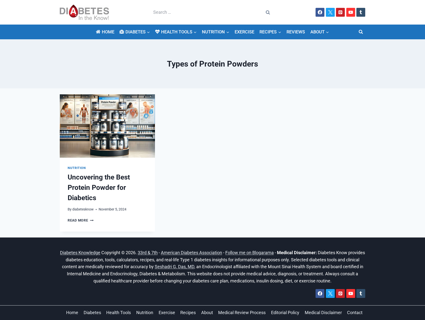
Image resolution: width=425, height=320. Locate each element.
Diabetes (92, 312)
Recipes (188, 312)
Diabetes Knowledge (80, 252)
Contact (355, 312)
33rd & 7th (148, 252)
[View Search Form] (360, 32)
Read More (80, 220)
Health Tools (118, 312)
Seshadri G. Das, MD (174, 266)
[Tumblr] (360, 12)
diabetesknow (83, 209)
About (207, 312)
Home (108, 31)
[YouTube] (350, 12)
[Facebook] (320, 12)
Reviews (296, 31)
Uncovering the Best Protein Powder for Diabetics (99, 187)
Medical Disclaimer (323, 312)
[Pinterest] (340, 12)
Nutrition (77, 168)
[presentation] (107, 126)
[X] (330, 12)
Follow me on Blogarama (249, 252)
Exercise (244, 31)
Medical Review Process (242, 312)
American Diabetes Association (191, 252)
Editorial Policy (285, 312)
